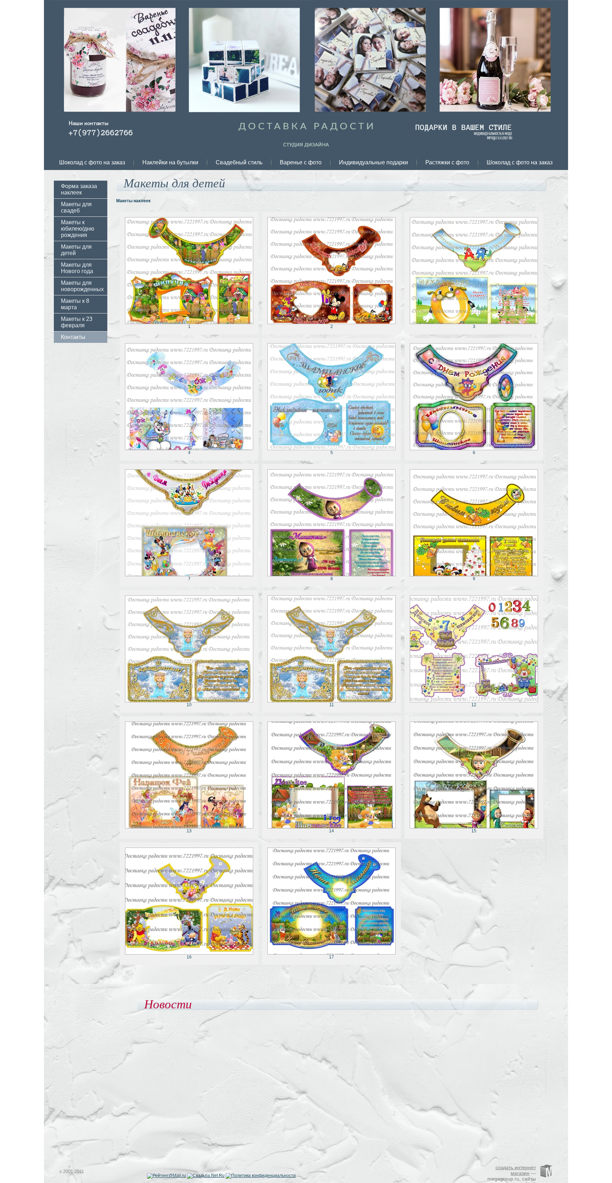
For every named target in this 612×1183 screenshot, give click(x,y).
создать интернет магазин (515, 1170)
